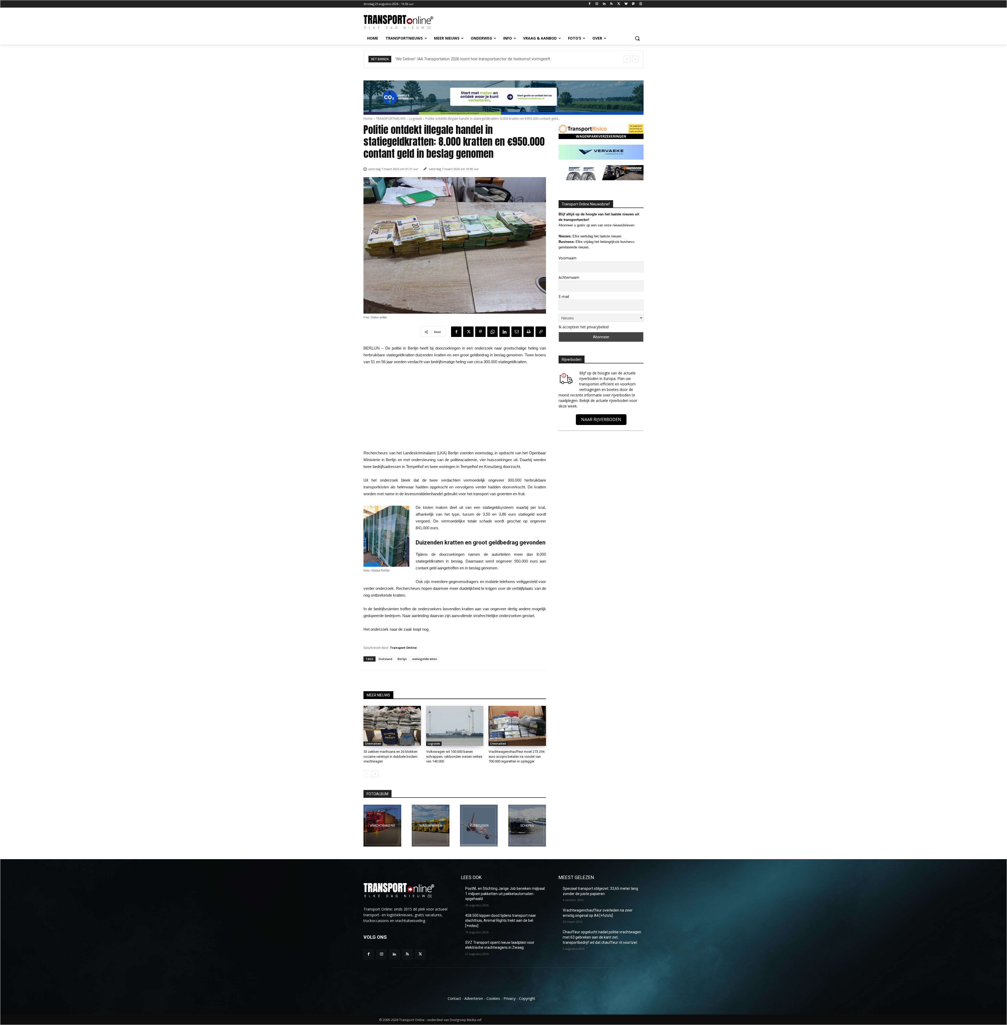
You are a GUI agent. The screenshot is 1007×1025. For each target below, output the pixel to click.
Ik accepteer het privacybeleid (584, 326)
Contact (454, 998)
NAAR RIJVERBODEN (601, 419)
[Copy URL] (540, 331)
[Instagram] (597, 4)
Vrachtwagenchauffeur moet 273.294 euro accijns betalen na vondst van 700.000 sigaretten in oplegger (516, 756)
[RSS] (611, 4)
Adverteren (473, 998)
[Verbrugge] (430, 826)
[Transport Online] (405, 22)
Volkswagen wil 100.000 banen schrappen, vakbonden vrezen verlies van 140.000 (454, 756)
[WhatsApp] (492, 331)
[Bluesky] (626, 4)
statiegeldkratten (424, 659)
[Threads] (641, 4)
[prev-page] (366, 774)
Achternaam (569, 277)
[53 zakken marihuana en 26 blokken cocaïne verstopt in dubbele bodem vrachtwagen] (392, 726)
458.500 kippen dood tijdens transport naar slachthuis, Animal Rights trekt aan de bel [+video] (500, 920)
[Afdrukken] (528, 331)
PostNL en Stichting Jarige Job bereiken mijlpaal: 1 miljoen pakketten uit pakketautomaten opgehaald (505, 893)
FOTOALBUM (377, 794)
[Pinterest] (480, 331)
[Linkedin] (604, 4)
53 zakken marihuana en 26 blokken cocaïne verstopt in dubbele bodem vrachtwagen (390, 756)
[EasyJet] (479, 826)
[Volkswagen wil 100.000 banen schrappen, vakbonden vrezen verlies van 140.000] (455, 726)
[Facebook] (590, 4)
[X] (619, 4)
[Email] (516, 331)
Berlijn (402, 659)
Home (368, 118)
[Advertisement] (454, 409)
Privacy (510, 998)
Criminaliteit (373, 743)
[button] (637, 38)
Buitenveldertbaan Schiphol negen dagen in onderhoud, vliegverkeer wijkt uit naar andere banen (479, 59)
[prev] (627, 59)
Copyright (527, 998)
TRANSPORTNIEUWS (390, 118)
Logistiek (415, 118)
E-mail (564, 296)
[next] (635, 59)
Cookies (493, 998)
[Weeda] (382, 826)
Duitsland (385, 659)
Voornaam (567, 257)
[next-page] (375, 774)
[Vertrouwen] (527, 826)
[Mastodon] (633, 4)
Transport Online (403, 648)
